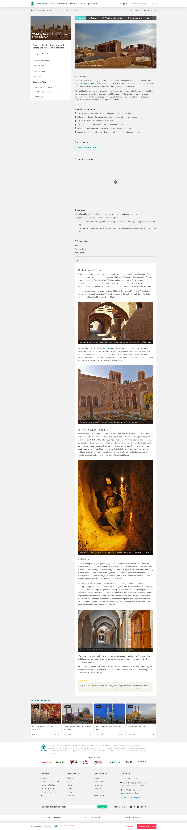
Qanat (94, 452)
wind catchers (108, 348)
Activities (70, 778)
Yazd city (119, 91)
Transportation (99, 795)
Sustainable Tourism (47, 785)
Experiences (43, 3)
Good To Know (62, 3)
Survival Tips (98, 785)
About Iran (44, 778)
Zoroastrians (111, 294)
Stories (52, 3)
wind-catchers (88, 83)
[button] (142, 10)
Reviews (94, 3)
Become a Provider (47, 788)
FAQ (41, 795)
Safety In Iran (98, 788)
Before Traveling (99, 781)
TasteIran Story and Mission (50, 781)
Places (69, 781)
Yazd (133, 291)
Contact (82, 3)
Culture (69, 788)
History (69, 792)
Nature (69, 785)
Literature (70, 795)
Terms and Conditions (48, 792)
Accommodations (100, 792)
